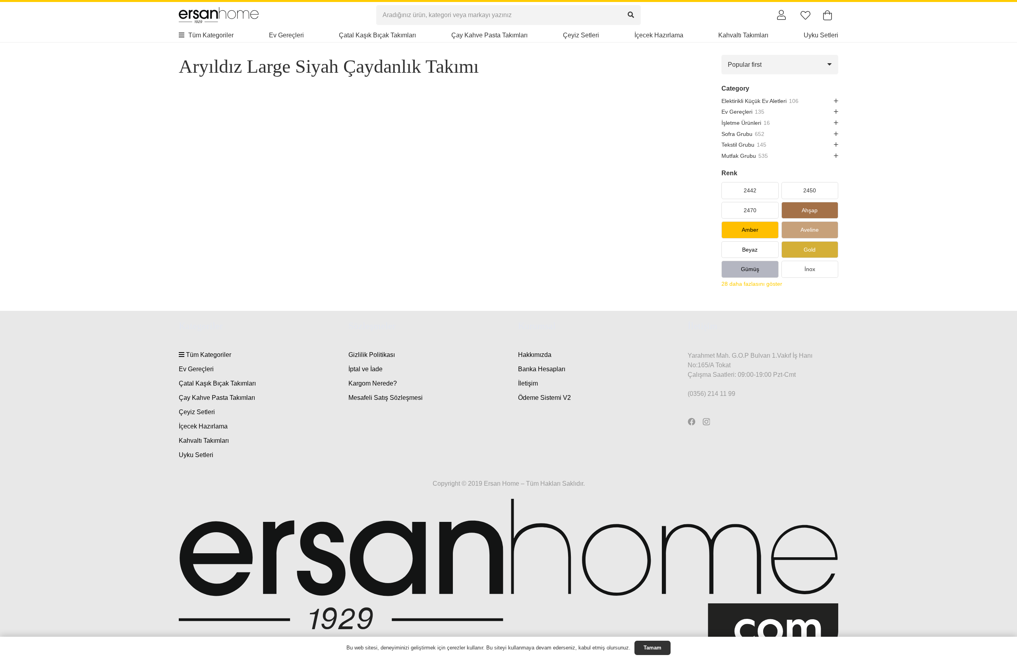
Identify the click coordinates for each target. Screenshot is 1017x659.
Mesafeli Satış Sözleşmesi (385, 397)
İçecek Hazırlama (203, 426)
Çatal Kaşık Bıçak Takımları (217, 383)
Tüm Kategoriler (207, 354)
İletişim (528, 383)
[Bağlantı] (781, 14)
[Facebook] (691, 421)
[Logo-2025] (219, 15)
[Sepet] (827, 15)
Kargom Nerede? (372, 383)
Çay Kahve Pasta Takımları (217, 397)
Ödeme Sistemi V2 (544, 397)
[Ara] (631, 14)
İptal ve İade (365, 369)
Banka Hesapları (541, 369)
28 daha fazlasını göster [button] (751, 284)
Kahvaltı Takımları (204, 440)
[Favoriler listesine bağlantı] (805, 15)
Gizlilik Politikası (371, 354)
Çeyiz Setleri (197, 412)
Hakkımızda (534, 354)
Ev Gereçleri (196, 369)
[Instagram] (706, 422)
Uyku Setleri (196, 455)
